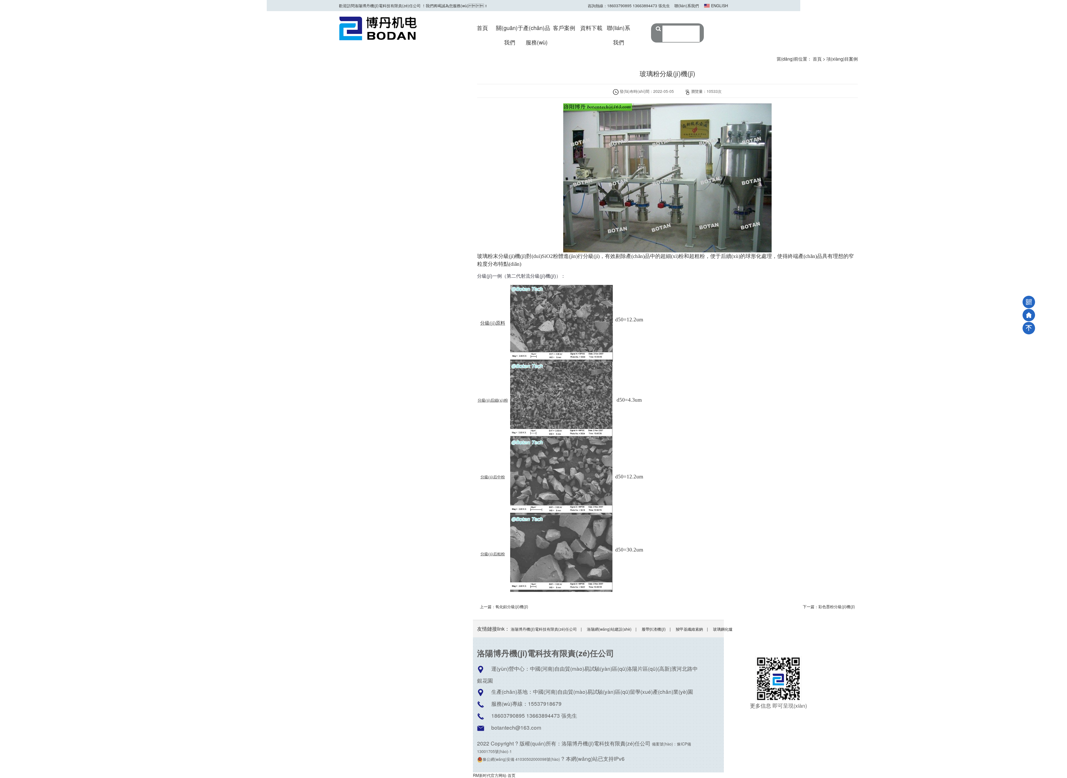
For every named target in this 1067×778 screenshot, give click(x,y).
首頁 (482, 28)
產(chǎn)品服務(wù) (536, 35)
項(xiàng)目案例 (842, 59)
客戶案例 (564, 28)
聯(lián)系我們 (686, 5)
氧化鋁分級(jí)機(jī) (511, 606)
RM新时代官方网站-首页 (494, 775)
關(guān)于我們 (509, 35)
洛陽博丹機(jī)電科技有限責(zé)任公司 (544, 629)
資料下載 (591, 28)
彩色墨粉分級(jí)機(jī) (836, 606)
